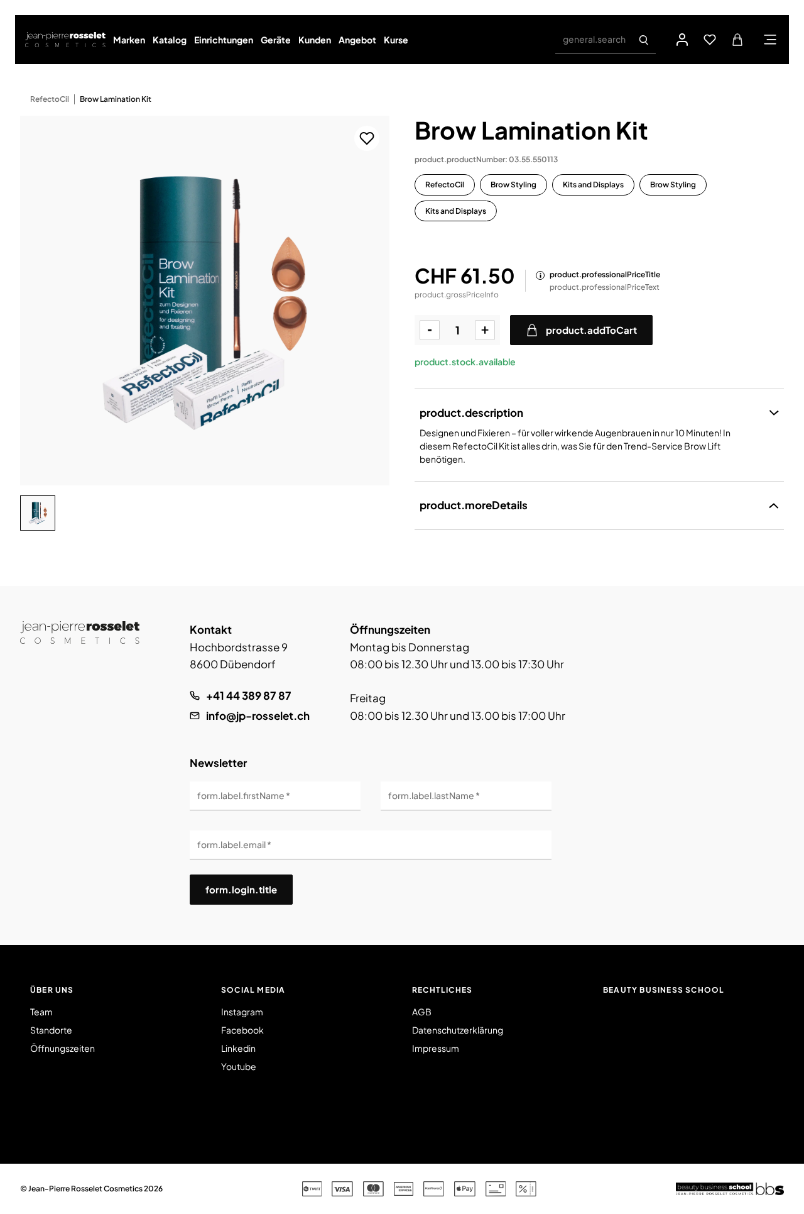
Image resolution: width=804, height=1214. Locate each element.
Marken (129, 39)
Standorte (51, 1029)
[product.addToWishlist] (366, 138)
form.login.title (241, 889)
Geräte (276, 39)
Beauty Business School (663, 990)
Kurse (396, 39)
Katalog (170, 39)
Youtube (238, 1066)
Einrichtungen (223, 39)
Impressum (435, 1048)
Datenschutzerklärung (457, 1029)
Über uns (52, 990)
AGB (422, 1011)
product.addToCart (591, 330)
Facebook (242, 1029)
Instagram (242, 1011)
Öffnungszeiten (62, 1048)
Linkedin (238, 1048)
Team (41, 1011)
